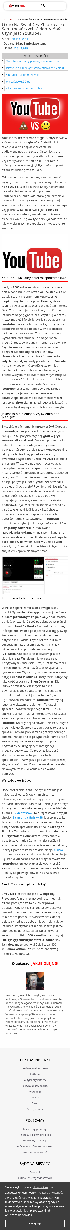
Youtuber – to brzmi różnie (22, 74)
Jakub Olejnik (20, 39)
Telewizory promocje (35, 1129)
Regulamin (35, 1091)
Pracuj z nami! (35, 1109)
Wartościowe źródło (18, 81)
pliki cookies (40, 1187)
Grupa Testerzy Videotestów (35, 1178)
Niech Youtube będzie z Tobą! (24, 88)
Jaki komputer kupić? (35, 1152)
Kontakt (35, 1097)
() (18, 48)
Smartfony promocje (35, 1140)
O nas (35, 1103)
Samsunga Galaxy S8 (28, 817)
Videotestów (23, 813)
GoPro (58, 850)
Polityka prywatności (35, 1080)
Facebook (35, 1172)
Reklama (35, 1074)
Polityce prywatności (51, 1192)
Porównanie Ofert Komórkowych (35, 1146)
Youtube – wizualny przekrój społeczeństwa (32, 61)
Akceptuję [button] (35, 1223)
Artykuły (7, 19)
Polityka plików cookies (35, 1086)
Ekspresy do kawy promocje (35, 1134)
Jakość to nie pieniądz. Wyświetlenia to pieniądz (35, 68)
